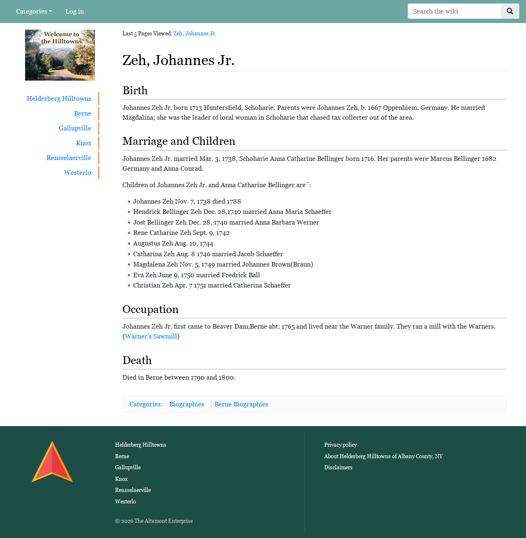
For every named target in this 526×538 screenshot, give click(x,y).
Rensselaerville (68, 158)
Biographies (186, 404)
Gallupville (75, 128)
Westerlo (77, 172)
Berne (82, 113)
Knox (83, 143)
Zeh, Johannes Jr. (195, 33)
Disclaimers (338, 467)
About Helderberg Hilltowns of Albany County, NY (383, 456)
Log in (74, 11)
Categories (31, 11)
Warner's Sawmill (151, 336)
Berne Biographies (241, 404)
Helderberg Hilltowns (59, 98)
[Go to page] (510, 11)
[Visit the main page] (60, 54)
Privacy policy (340, 445)
